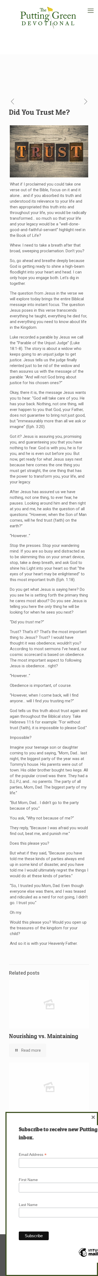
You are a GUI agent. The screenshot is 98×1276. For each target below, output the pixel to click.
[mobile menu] (90, 10)
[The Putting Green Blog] (49, 16)
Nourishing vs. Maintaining (43, 1036)
